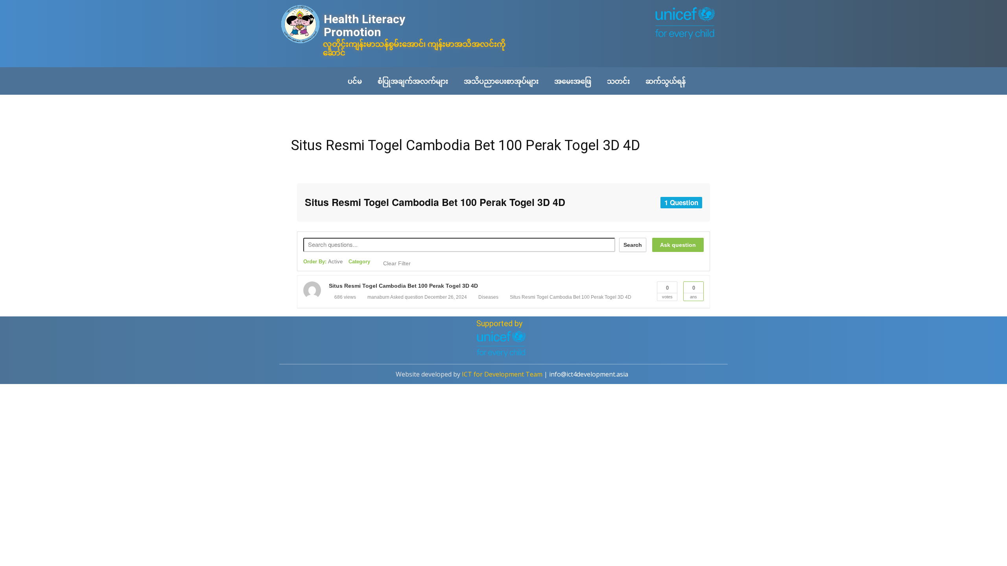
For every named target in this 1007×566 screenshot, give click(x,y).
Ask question (678, 245)
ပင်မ (355, 81)
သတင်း (618, 81)
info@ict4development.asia (588, 374)
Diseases (488, 297)
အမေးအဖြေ (572, 81)
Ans (693, 292)
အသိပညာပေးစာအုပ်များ (501, 81)
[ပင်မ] (300, 25)
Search (632, 245)
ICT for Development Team (502, 374)
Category (359, 262)
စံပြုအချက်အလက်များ (413, 81)
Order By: (323, 262)
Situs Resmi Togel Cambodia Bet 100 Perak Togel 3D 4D (465, 145)
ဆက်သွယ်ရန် (666, 81)
